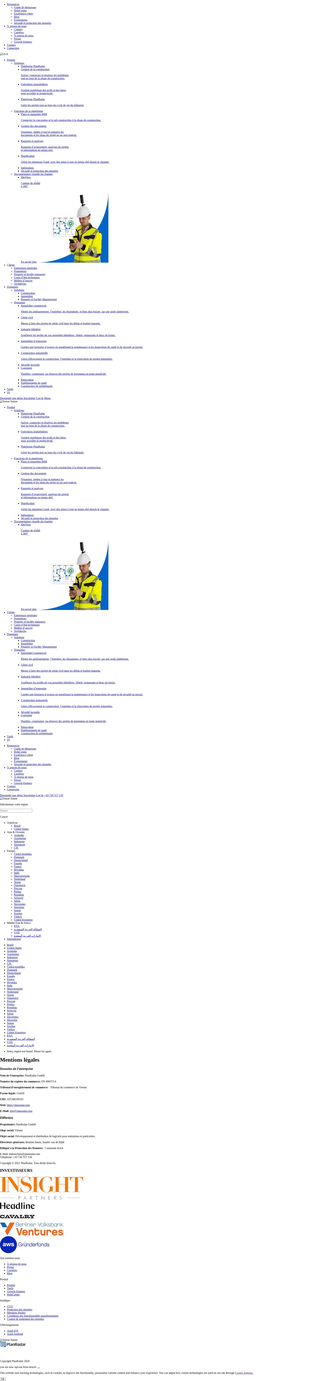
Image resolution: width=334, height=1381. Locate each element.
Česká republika (23, 854)
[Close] (38, 1367)
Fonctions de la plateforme (28, 111)
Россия (18, 888)
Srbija (17, 900)
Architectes (20, 283)
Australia (19, 835)
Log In (39, 398)
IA (8, 392)
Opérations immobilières (43, 89)
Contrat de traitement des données (25, 1318)
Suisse (17, 910)
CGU (10, 1306)
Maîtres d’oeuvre (23, 280)
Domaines (12, 286)
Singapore (19, 844)
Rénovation (27, 379)
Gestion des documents (49, 131)
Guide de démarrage (25, 7)
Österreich (19, 885)
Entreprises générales (25, 268)
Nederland (19, 879)
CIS (16, 847)
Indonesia (19, 841)
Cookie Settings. (244, 1372)
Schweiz (18, 897)
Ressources (13, 4)
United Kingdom (23, 919)
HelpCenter (20, 10)
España (18, 863)
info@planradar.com (21, 1111)
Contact (18, 29)
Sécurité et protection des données (32, 23)
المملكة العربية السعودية (28, 929)
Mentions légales (16, 1312)
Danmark (19, 857)
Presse (17, 38)
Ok (2, 1379)
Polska (17, 891)
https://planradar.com (18, 1105)
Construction (28, 293)
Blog (16, 16)
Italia (16, 872)
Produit (11, 59)
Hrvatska (19, 869)
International (14, 938)
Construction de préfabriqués (37, 386)
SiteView (30, 219)
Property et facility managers (29, 274)
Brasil (17, 825)
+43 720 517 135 (53, 795)
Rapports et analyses (45, 146)
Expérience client (23, 13)
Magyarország (22, 875)
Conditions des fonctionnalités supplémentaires (32, 1315)
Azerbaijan (20, 838)
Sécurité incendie (30, 364)
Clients (11, 264)
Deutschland (21, 860)
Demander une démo (12, 398)
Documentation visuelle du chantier (33, 174)
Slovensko (19, 904)
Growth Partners (23, 41)
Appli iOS (12, 1330)
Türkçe (18, 916)
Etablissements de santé (34, 382)
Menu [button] (47, 398)
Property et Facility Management (39, 299)
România (19, 894)
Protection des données (19, 1309)
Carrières (19, 32)
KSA (17, 926)
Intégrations (27, 167)
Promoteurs (20, 271)
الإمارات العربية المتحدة (27, 935)
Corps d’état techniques (27, 277)
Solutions (19, 63)
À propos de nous (16, 26)
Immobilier (27, 296)
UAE (17, 932)
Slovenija (19, 907)
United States (21, 828)
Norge (17, 882)
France (17, 866)
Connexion (13, 48)
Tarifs (10, 389)
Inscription (29, 398)
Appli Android (15, 1333)
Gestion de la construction (45, 74)
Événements (20, 19)
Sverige (18, 913)
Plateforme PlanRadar (33, 66)
